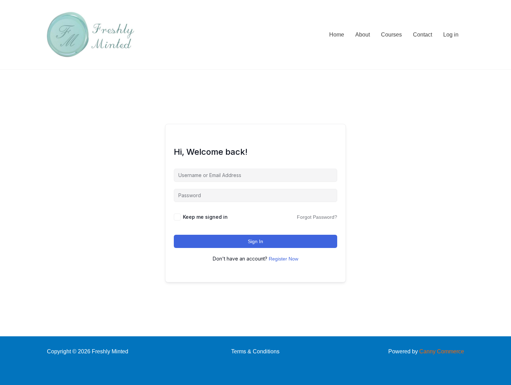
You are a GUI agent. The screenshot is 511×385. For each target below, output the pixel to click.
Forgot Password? (317, 217)
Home (336, 35)
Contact (422, 35)
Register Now (283, 259)
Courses (391, 35)
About (362, 35)
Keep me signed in (205, 217)
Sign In (255, 241)
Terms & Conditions (255, 351)
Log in (451, 35)
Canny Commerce (441, 351)
